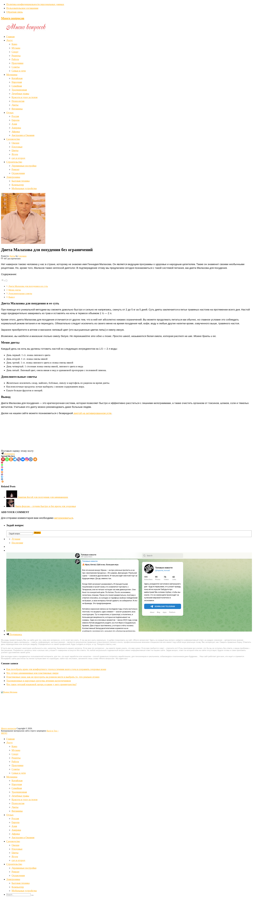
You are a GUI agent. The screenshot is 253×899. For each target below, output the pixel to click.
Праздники (17, 63)
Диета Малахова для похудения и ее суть (28, 286)
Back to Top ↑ (53, 731)
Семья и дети (19, 70)
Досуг (9, 40)
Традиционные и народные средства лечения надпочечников (38, 680)
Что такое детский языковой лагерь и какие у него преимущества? (41, 684)
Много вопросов (12, 18)
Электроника (13, 177)
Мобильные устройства (24, 188)
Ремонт (15, 169)
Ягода (15, 154)
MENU (4, 733)
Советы (16, 67)
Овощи (15, 143)
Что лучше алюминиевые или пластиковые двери (32, 673)
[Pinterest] (3, 459)
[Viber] (19, 459)
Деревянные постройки (24, 165)
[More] (35, 459)
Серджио (22, 256)
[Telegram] (15, 459)
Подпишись (9, 454)
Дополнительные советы (20, 293)
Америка (16, 127)
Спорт (15, 51)
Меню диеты (14, 290)
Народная (17, 82)
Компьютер (18, 184)
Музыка (16, 48)
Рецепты (16, 55)
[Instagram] (27, 459)
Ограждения (18, 173)
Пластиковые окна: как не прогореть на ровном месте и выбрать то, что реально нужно (52, 676)
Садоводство (13, 139)
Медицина (11, 74)
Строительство (14, 161)
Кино (14, 44)
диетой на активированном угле (92, 413)
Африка (16, 131)
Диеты (15, 105)
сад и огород (18, 158)
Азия (14, 124)
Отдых (10, 112)
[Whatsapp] (7, 459)
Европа (15, 120)
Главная (10, 36)
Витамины (17, 108)
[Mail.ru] (31, 459)
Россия (15, 116)
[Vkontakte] (23, 459)
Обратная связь (14, 12)
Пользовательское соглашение (22, 8)
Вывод (11, 297)
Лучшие (16, 539)
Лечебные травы (20, 93)
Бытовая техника (21, 180)
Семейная (17, 86)
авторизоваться (63, 518)
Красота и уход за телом (24, 97)
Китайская (17, 78)
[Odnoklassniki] (11, 459)
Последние (17, 542)
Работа (15, 59)
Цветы (15, 150)
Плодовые (17, 146)
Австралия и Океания (23, 135)
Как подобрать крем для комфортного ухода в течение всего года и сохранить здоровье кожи (56, 669)
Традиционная (19, 89)
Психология (18, 101)
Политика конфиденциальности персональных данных (35, 4)
